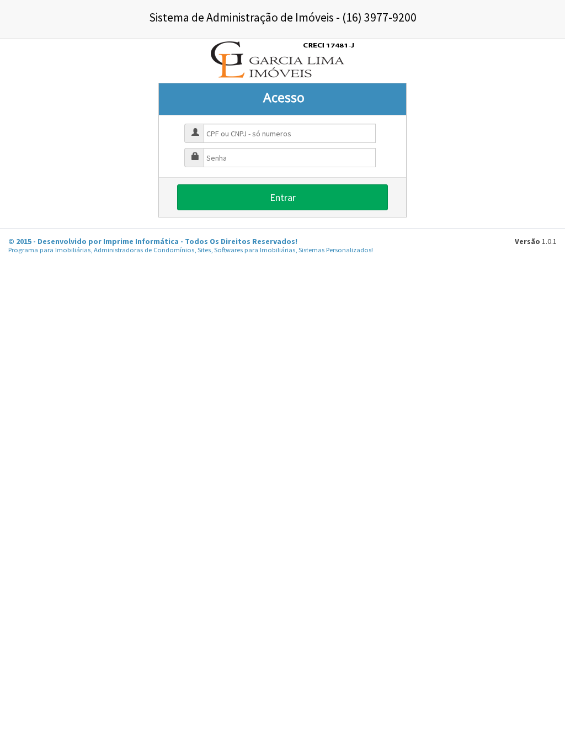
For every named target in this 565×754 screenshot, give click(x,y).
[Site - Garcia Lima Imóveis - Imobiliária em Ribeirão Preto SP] (282, 60)
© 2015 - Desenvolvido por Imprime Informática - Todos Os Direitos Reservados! (152, 241)
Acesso (284, 97)
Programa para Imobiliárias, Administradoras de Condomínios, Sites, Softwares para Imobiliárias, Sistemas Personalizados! (190, 250)
